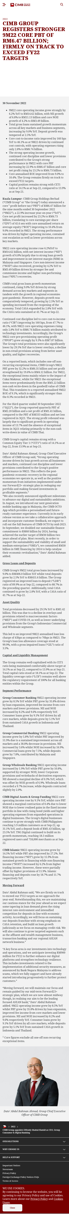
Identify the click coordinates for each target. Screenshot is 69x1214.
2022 (13, 1126)
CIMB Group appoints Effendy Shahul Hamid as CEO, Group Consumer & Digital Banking (31, 1131)
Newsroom (8, 1169)
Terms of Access (10, 1181)
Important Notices (11, 1165)
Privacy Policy (9, 1173)
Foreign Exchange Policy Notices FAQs (21, 1177)
